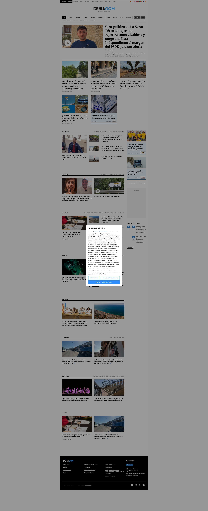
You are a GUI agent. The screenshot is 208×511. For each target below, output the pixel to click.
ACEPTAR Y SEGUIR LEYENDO (104, 282)
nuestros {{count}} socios (100, 231)
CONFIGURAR (94, 278)
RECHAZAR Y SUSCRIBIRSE (110, 278)
